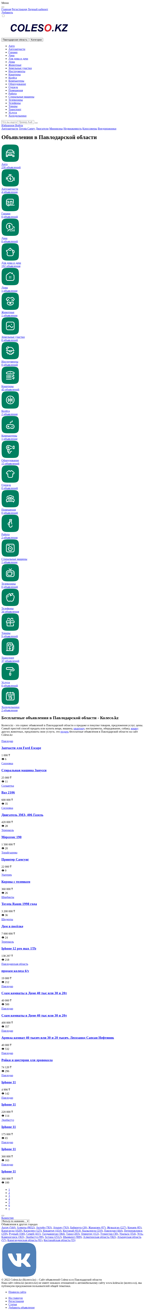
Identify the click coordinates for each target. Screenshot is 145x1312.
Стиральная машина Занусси (24, 770)
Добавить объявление (21, 1307)
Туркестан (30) (109, 1233)
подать (64, 731)
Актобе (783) (44, 1227)
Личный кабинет (38, 9)
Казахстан (7, 1217)
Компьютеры (16, 80)
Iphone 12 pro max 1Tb (18, 948)
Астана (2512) (53, 1236)
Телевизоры (15, 99)
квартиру (79, 728)
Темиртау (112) (90, 1233)
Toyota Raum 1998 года (19, 904)
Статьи (12, 1304)
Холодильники (17, 115)
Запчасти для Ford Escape (21, 748)
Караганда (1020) (11, 1230)
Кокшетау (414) (52, 1230)
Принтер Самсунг (15, 859)
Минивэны (56, 128)
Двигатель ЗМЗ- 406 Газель (22, 815)
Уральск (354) (127, 1233)
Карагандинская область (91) (24, 1240)
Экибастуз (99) (34, 1236)
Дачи (11, 55)
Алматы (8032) (26, 1227)
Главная (6, 9)
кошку (134, 728)
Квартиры (14, 74)
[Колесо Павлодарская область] (72, 27)
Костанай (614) (72, 1230)
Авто (11, 45)
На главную (15, 1297)
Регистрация (19, 9)
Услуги (12, 112)
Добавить (7, 12)
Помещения (15, 90)
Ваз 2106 (8, 792)
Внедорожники (107, 128)
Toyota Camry (27, 128)
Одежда (13, 87)
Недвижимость (72, 128)
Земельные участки (20, 68)
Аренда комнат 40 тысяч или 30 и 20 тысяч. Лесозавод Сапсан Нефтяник (57, 1037)
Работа (12, 93)
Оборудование (17, 83)
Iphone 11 (8, 1082)
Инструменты (16, 71)
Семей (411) (33, 1233)
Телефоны (14, 103)
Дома (11, 61)
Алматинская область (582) (99, 1236)
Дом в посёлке (12, 926)
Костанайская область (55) (59, 1240)
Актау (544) (8, 1227)
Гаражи (13, 52)
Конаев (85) (134, 1227)
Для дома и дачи (18, 58)
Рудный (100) (17, 1233)
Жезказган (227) (116, 1227)
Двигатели (42, 128)
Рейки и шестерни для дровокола (27, 1060)
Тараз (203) (73, 1233)
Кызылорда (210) (92, 1230)
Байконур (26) (78, 1227)
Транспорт (14, 109)
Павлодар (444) (113, 1230)
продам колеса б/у (15, 971)
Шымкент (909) (72, 1236)
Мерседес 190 (11, 837)
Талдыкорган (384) (53, 1233)
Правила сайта (17, 1291)
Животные (14, 64)
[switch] (3, 16)
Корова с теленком (15, 881)
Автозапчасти (16, 49)
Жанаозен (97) (97, 1227)
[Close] (2, 7)
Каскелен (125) (33, 1230)
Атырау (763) (61, 1227)
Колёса (12, 77)
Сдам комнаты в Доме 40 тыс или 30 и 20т (34, 993)
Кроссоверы (89, 128)
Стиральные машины (21, 96)
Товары (13, 106)
